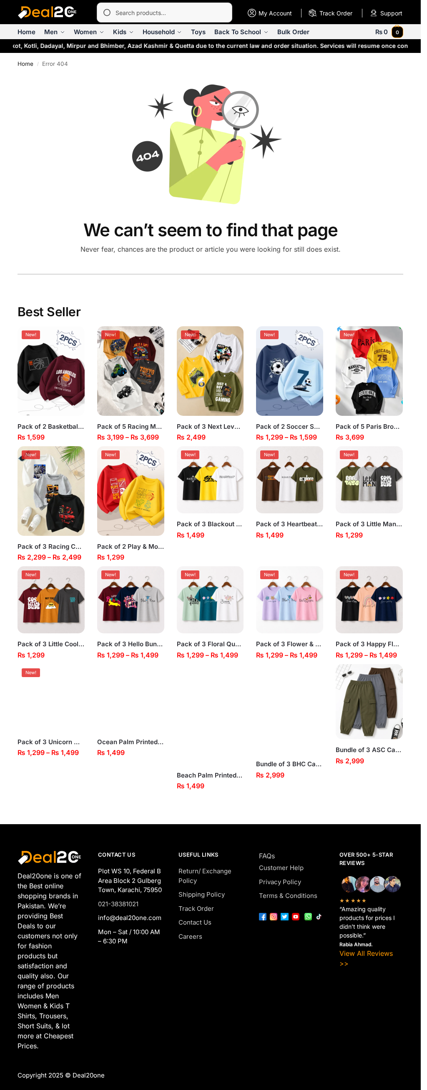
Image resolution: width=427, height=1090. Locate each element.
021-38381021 (118, 904)
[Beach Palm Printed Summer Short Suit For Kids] (210, 714)
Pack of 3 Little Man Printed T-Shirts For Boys (369, 524)
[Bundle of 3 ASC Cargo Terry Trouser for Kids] (369, 702)
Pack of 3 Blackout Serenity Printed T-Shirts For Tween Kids (210, 524)
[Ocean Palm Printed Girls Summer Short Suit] (130, 697)
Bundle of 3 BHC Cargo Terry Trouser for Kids (289, 764)
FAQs (267, 856)
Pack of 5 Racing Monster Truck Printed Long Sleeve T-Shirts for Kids (130, 426)
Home (25, 63)
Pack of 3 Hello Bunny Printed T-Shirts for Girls (130, 644)
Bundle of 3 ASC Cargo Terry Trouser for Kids (369, 750)
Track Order (196, 908)
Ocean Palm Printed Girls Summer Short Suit (130, 742)
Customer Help (281, 868)
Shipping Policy (201, 894)
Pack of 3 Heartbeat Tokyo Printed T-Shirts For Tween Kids (289, 524)
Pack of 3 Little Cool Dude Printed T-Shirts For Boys (51, 644)
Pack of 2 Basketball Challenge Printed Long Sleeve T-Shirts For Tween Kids (51, 426)
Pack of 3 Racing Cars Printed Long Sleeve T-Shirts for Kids (51, 546)
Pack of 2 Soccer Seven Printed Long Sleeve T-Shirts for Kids (289, 426)
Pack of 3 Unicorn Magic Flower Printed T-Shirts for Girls (51, 742)
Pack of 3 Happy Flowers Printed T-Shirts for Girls (369, 644)
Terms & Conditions (288, 896)
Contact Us (194, 922)
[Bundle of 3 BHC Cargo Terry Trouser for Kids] (289, 708)
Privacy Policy (280, 882)
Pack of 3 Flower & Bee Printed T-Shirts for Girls (289, 644)
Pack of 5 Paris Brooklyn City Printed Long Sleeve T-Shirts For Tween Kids (369, 426)
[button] (389, 32)
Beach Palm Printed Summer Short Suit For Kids (210, 775)
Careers (190, 936)
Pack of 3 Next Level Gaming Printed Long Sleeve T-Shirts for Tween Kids (210, 426)
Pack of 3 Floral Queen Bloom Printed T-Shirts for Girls (210, 644)
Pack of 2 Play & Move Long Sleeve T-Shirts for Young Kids (130, 546)
